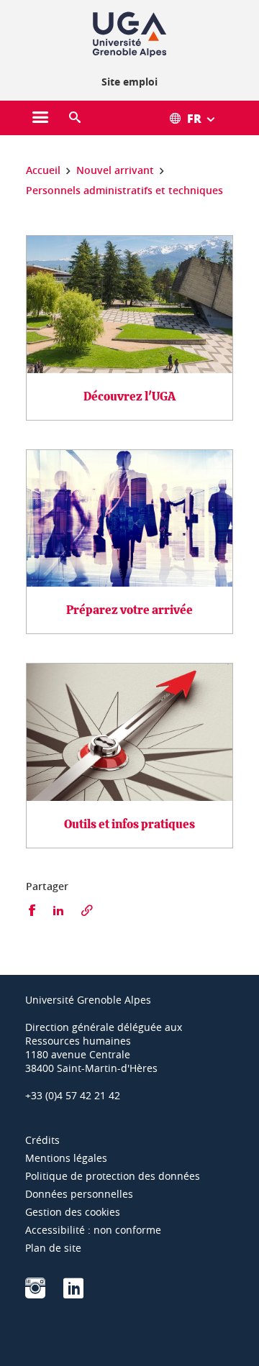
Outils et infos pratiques (129, 824)
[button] (75, 118)
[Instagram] (35, 1293)
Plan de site (53, 1248)
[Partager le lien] (87, 910)
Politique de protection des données (112, 1176)
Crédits (42, 1140)
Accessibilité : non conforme (93, 1230)
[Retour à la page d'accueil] (129, 35)
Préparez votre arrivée (129, 610)
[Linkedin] (73, 1293)
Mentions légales (66, 1158)
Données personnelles (79, 1194)
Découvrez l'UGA (129, 396)
